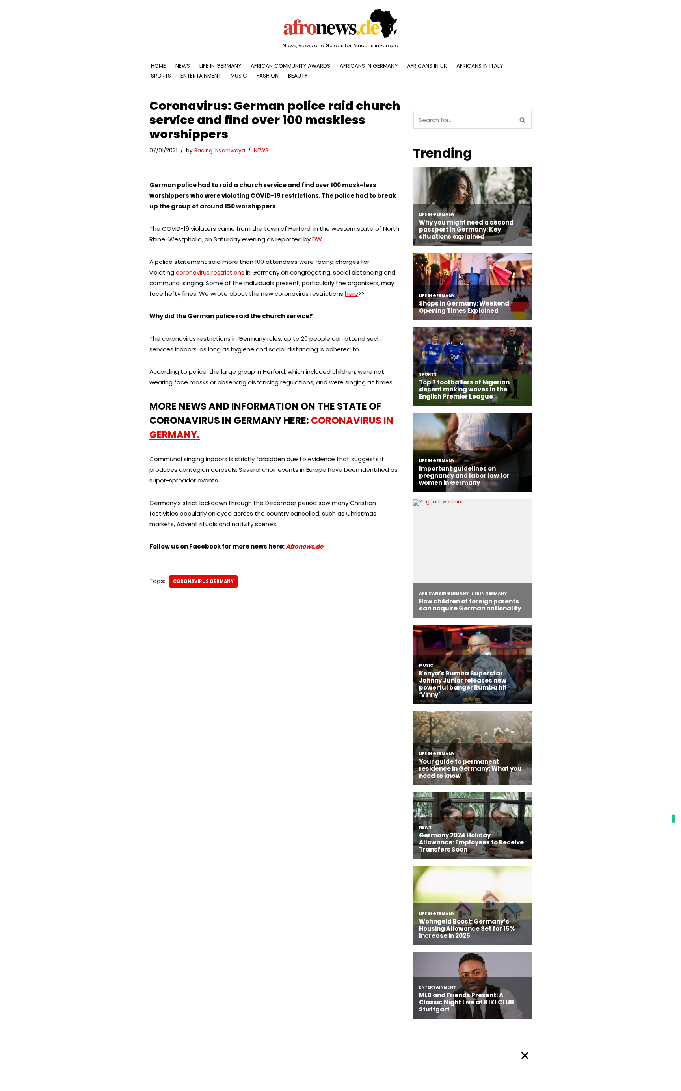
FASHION (268, 76)
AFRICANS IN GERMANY (369, 66)
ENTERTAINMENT (200, 76)
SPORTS (161, 76)
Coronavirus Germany (203, 581)
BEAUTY (297, 76)
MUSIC (239, 76)
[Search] (523, 120)
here (351, 293)
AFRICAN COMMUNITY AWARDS (290, 66)
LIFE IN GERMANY (220, 66)
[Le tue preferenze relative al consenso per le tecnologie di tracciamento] (673, 818)
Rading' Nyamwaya (219, 150)
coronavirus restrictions (211, 272)
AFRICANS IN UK (427, 66)
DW (317, 239)
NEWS (182, 66)
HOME (158, 66)
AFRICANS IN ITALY (479, 66)
